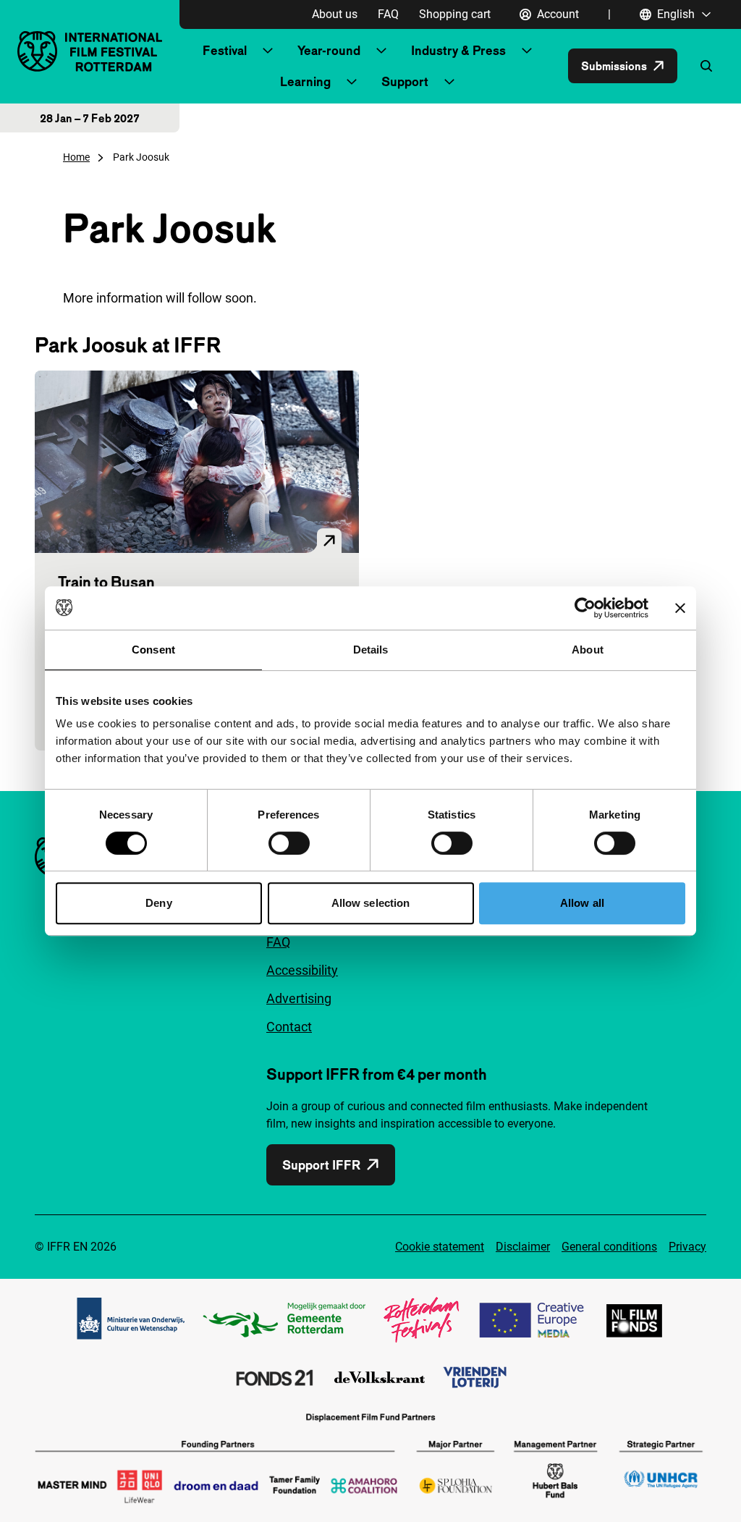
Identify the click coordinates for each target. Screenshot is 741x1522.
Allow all (582, 903)
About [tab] (588, 649)
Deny (158, 903)
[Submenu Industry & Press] (527, 51)
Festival (225, 50)
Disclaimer (523, 1246)
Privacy (687, 1246)
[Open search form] (706, 65)
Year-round (328, 50)
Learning (305, 81)
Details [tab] (371, 649)
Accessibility (302, 970)
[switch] (289, 843)
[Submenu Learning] (352, 82)
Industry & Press (458, 50)
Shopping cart (455, 14)
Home (76, 157)
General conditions (609, 1246)
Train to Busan (106, 581)
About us (334, 14)
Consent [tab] (153, 649)
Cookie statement (439, 1246)
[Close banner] (680, 608)
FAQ (388, 14)
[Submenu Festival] (268, 51)
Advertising (298, 998)
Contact (289, 1026)
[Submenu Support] (449, 82)
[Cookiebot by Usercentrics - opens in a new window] (585, 608)
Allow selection (370, 903)
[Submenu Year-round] (381, 51)
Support (404, 81)
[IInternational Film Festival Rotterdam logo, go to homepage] (89, 51)
